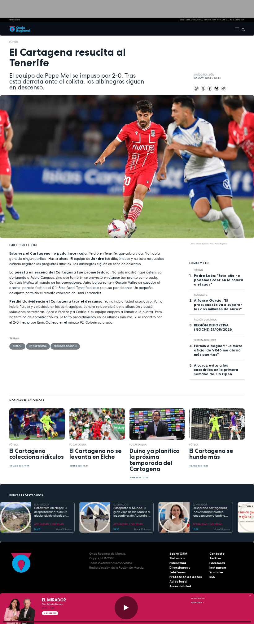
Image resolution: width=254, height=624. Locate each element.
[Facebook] (210, 87)
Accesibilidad (180, 586)
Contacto (217, 554)
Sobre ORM (178, 554)
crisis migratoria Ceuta (191, 20)
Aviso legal (178, 581)
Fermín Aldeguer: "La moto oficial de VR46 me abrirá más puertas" (218, 350)
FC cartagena (237, 20)
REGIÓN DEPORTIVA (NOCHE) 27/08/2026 (213, 327)
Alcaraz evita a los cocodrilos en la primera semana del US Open (216, 369)
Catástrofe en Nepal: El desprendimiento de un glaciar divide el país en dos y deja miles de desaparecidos (50, 512)
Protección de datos (185, 577)
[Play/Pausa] (126, 607)
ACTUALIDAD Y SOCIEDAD (49, 524)
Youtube (216, 572)
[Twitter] (203, 87)
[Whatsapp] (196, 88)
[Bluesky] (217, 87)
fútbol (14, 42)
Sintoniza (177, 558)
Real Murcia (223, 20)
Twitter (215, 558)
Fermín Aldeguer (205, 340)
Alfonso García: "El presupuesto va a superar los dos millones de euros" (218, 304)
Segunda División (65, 346)
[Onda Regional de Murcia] (19, 29)
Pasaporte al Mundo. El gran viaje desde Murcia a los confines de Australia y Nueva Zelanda (131, 512)
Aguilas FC (200, 294)
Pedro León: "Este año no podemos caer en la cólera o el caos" (218, 279)
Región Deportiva (205, 319)
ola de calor (210, 20)
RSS (212, 577)
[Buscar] (242, 29)
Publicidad (177, 563)
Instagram (217, 568)
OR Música (196, 602)
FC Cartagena (37, 346)
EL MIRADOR (41, 504)
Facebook (217, 563)
